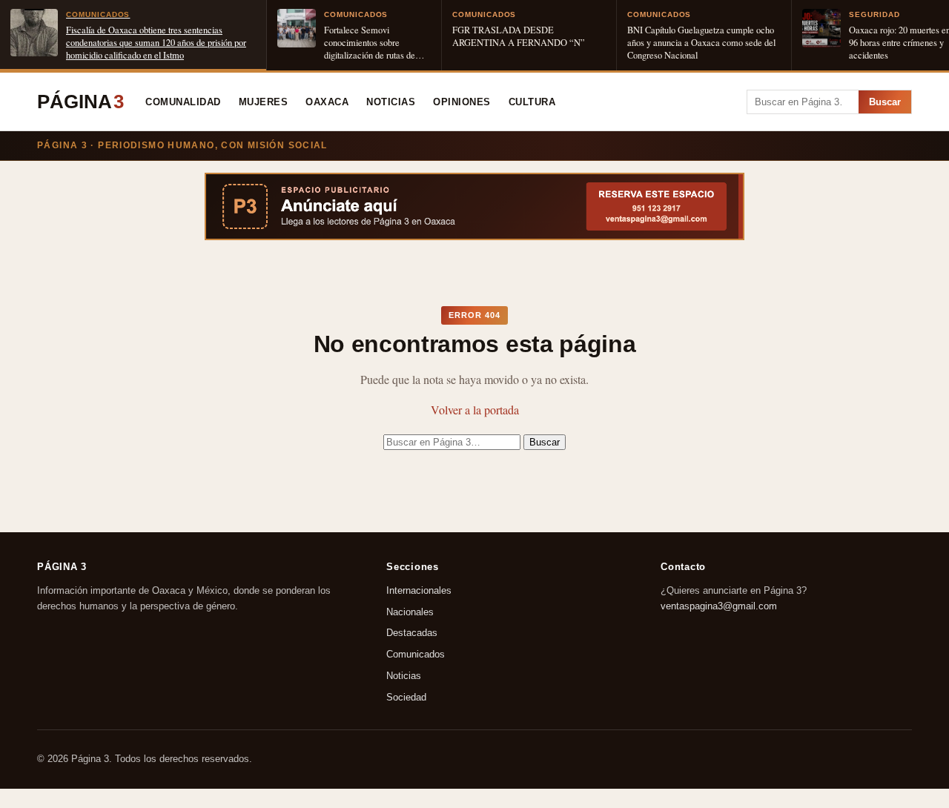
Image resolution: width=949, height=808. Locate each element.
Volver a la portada (475, 409)
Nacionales (410, 611)
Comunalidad (183, 102)
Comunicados (415, 654)
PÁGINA (80, 101)
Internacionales (419, 590)
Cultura (532, 102)
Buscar (885, 101)
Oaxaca (326, 102)
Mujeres (263, 102)
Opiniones (462, 102)
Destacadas (411, 633)
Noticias (390, 102)
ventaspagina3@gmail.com (719, 606)
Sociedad (406, 697)
